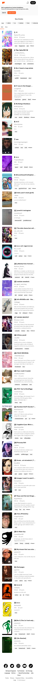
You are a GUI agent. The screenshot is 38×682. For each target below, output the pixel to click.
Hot (2, 27)
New (6, 27)
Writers (13, 673)
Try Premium (20, 671)
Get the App (29, 671)
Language (7, 673)
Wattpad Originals (11, 671)
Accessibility (29, 678)
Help (15, 680)
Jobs (32, 673)
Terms (7, 678)
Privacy (12, 678)
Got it (4, 12)
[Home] (13, 3)
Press (19, 675)
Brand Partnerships (24, 673)
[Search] (28, 3)
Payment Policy (20, 678)
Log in (33, 2)
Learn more (11, 12)
